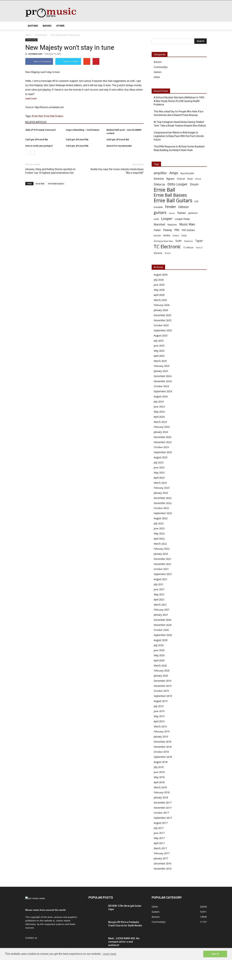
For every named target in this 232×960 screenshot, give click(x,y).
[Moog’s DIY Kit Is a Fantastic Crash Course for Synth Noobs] (96, 926)
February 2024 (161, 426)
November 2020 (163, 624)
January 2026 (161, 310)
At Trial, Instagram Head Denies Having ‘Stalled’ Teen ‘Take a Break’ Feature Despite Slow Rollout (180, 124)
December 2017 (162, 802)
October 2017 (161, 812)
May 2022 (159, 533)
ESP (197, 201)
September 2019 (163, 696)
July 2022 (159, 523)
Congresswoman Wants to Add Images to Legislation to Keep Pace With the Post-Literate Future (179, 136)
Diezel (198, 179)
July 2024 (159, 401)
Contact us (31, 937)
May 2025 (159, 350)
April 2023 (159, 477)
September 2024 (163, 391)
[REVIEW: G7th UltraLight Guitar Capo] (96, 910)
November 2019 (163, 685)
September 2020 (163, 635)
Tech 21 (199, 247)
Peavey (167, 230)
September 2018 (163, 756)
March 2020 (160, 665)
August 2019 (160, 701)
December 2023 (162, 437)
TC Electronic (167, 246)
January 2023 (161, 492)
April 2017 (159, 843)
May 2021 (159, 594)
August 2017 (160, 822)
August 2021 (160, 579)
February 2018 (161, 792)
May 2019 (159, 716)
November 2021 (163, 564)
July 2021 (159, 584)
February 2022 (161, 548)
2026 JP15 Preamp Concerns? (40, 130)
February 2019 (161, 731)
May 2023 (159, 472)
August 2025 (160, 335)
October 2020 (161, 630)
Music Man (187, 224)
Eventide (158, 207)
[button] (203, 26)
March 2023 (160, 482)
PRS (176, 230)
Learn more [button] (109, 953)
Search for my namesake (119, 146)
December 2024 (162, 376)
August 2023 (160, 457)
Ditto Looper (177, 184)
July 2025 (159, 340)
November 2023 (163, 442)
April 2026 (159, 294)
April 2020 (159, 660)
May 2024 (159, 411)
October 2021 (161, 569)
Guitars (33, 25)
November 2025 (163, 320)
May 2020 (159, 655)
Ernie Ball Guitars (53, 116)
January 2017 (161, 858)
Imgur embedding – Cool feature (82, 130)
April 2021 (159, 599)
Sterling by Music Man (163, 241)
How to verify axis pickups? (39, 146)
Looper (166, 218)
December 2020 (162, 619)
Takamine (188, 241)
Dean (190, 178)
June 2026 (159, 284)
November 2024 (163, 381)
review (166, 235)
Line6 (156, 219)
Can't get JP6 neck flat (36, 139)
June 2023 (159, 467)
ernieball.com (35, 53)
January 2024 (161, 432)
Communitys (31, 40)
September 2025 (163, 330)
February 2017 (161, 853)
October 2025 (161, 325)
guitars (160, 212)
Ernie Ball (37, 116)
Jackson (193, 213)
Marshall (159, 224)
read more (31, 98)
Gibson (183, 207)
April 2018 (159, 782)
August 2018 (160, 762)
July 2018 (159, 767)
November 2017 (163, 807)
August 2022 (160, 518)
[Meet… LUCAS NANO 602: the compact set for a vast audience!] (96, 942)
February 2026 (161, 305)
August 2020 (160, 640)
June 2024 (159, 406)
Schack (176, 235)
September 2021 (163, 574)
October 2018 (161, 751)
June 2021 (159, 589)
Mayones (172, 224)
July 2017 (159, 828)
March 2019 (160, 726)
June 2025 (159, 345)
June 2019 (159, 711)
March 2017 (160, 848)
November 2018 (163, 746)
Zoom (167, 253)
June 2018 (159, 772)
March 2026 (160, 300)
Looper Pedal (182, 218)
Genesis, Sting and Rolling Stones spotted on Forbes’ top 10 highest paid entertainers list (50, 171)
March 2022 (160, 543)
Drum (194, 184)
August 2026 (160, 274)
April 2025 (159, 355)
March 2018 (160, 787)
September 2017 (163, 817)
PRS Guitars (188, 230)
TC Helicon (188, 247)
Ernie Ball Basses (170, 195)
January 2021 (161, 614)
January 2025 (161, 371)
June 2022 (159, 528)
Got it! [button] (215, 954)
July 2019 (159, 706)
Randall (157, 235)
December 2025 (162, 315)
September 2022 (163, 513)
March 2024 (160, 421)
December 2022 (162, 498)
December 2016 (162, 863)
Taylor (199, 241)
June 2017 (159, 833)
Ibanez (181, 213)
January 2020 (161, 675)
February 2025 (161, 366)
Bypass (170, 178)
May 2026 (159, 289)
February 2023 (161, 487)
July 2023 (159, 462)
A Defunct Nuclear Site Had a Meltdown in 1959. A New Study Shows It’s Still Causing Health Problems (179, 101)
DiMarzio (159, 184)
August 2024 (160, 396)
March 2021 (160, 604)
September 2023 (163, 452)
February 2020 (161, 670)
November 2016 (163, 868)
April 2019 (159, 721)
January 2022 (161, 553)
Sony (184, 235)
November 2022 (163, 503)
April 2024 (159, 416)
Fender (170, 206)
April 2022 (159, 538)
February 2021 (161, 609)
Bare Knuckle (187, 173)
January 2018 (161, 797)
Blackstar (159, 178)
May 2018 (159, 777)
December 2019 (162, 680)
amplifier (160, 173)
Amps (173, 173)
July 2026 (159, 279)
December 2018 (162, 741)
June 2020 (159, 650)
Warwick (158, 253)
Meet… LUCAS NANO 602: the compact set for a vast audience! (123, 941)
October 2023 (161, 447)
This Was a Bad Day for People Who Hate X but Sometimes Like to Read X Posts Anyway (178, 113)
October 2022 (161, 508)
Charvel (181, 178)
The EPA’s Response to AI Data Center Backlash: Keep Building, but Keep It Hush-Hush (179, 148)
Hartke (172, 213)
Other (60, 25)
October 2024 (161, 386)
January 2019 (161, 736)
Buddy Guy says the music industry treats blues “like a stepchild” (117, 171)
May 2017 (159, 838)
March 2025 (160, 360)
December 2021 (162, 558)
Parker (157, 230)
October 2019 (161, 690)
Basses (47, 25)
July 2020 (159, 645)
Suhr (178, 240)
